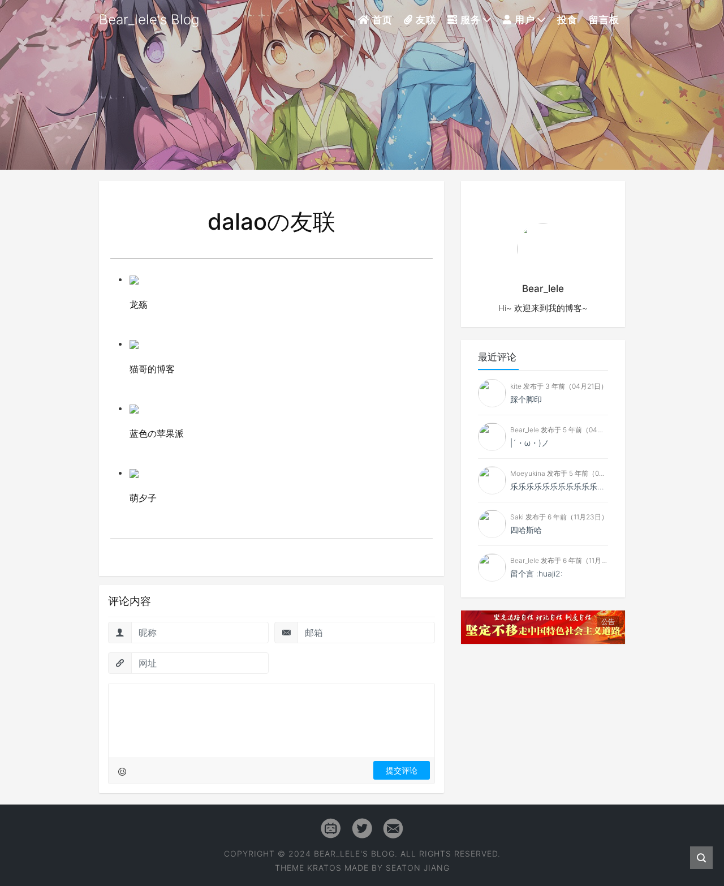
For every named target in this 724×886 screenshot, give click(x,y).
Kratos (324, 867)
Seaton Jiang (418, 867)
